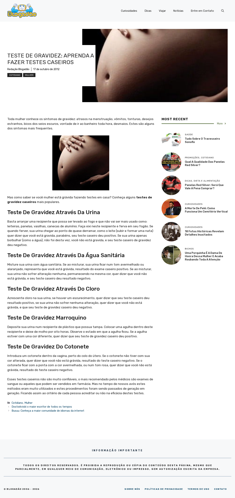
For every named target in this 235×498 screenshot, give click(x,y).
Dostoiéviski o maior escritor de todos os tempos (42, 406)
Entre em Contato (202, 10)
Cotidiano (14, 75)
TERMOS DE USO (198, 489)
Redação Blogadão (18, 69)
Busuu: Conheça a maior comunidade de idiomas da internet (48, 410)
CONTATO (220, 489)
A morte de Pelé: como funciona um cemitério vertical (206, 210)
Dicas (147, 10)
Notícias (178, 10)
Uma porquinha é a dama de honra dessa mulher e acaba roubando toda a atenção (204, 256)
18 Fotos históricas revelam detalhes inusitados (204, 233)
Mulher (29, 75)
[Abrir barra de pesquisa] (223, 10)
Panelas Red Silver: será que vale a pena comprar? (204, 186)
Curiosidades (129, 10)
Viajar (162, 10)
